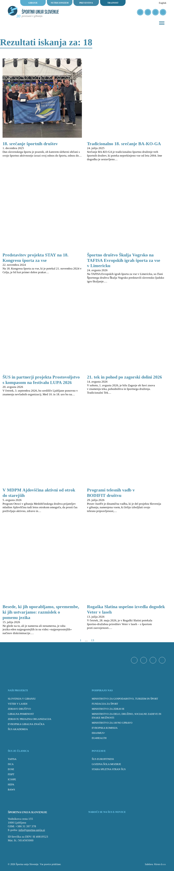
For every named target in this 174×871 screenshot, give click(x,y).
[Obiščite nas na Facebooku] (140, 12)
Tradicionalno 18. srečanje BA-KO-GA (124, 143)
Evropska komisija (105, 727)
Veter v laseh (17, 703)
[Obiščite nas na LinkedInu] (163, 12)
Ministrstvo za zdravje (108, 708)
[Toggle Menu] (161, 23)
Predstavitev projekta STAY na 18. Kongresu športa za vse (35, 257)
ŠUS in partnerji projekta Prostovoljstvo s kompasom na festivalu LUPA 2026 (41, 379)
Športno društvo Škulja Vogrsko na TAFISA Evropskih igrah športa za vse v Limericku (123, 260)
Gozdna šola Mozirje (106, 764)
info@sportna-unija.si (32, 830)
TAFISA (12, 759)
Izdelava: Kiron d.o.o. (155, 864)
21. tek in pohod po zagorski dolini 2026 (124, 377)
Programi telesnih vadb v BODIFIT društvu (111, 492)
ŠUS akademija (18, 729)
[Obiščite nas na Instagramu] (148, 12)
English (162, 3)
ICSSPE (12, 779)
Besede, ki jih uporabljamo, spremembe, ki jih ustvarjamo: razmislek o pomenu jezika (41, 612)
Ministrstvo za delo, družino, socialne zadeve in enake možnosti (126, 715)
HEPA (11, 784)
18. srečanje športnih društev (30, 143)
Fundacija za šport (105, 703)
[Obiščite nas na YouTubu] (155, 12)
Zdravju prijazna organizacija (29, 719)
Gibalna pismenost (21, 713)
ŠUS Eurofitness (103, 759)
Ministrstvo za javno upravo (112, 722)
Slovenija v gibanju (22, 698)
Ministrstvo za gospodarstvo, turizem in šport (125, 698)
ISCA (11, 764)
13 (92, 640)
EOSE (11, 769)
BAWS (11, 789)
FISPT (11, 774)
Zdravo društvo (19, 708)
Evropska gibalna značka (26, 724)
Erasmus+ (98, 732)
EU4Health (99, 738)
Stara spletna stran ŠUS (109, 769)
